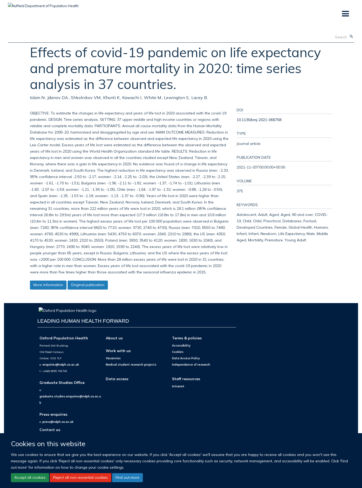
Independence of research (191, 364)
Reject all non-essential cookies (80, 477)
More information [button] (48, 284)
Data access (117, 378)
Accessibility (181, 345)
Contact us (49, 429)
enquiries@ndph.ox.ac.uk (60, 364)
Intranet (178, 386)
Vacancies (113, 358)
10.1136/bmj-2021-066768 (259, 119)
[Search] (351, 36)
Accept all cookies (30, 477)
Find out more (127, 477)
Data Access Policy (186, 358)
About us (114, 338)
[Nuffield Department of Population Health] (43, 4)
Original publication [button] (87, 284)
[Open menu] (345, 14)
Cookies (177, 352)
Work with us (118, 350)
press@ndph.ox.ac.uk (57, 422)
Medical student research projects (131, 364)
